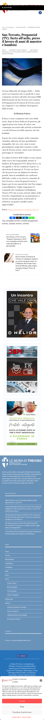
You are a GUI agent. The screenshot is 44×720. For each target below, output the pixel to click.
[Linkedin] (25, 218)
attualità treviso (13, 221)
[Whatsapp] (31, 218)
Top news (30, 27)
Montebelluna (9, 559)
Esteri (7, 575)
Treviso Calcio (11, 583)
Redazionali (9, 599)
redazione (11, 27)
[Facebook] (40, 12)
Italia (6, 571)
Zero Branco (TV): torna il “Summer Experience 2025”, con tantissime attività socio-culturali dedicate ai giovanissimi (17, 240)
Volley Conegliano (13, 595)
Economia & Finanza (13, 619)
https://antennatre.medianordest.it (23, 210)
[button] (41, 680)
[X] (19, 218)
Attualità (37, 27)
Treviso (4, 29)
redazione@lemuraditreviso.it (21, 640)
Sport (7, 579)
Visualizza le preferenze (22, 712)
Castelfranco (9, 563)
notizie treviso (15, 224)
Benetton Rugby (12, 587)
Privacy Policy (26, 717)
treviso (26, 224)
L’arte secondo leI (12, 611)
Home (4, 50)
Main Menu (8, 7)
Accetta (22, 701)
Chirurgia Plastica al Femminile (17, 615)
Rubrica (7, 603)
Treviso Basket (12, 591)
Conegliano (8, 567)
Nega (22, 707)
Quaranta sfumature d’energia (16, 607)
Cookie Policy (16, 717)
